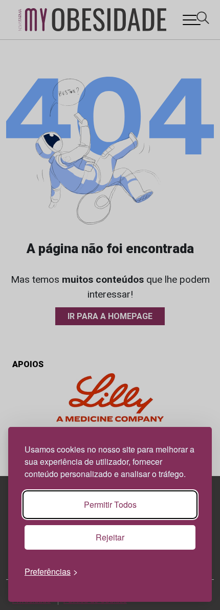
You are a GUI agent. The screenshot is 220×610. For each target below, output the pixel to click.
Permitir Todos (110, 504)
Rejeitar (110, 537)
